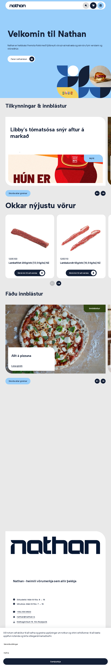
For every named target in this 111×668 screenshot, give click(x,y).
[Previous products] (52, 283)
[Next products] (58, 283)
